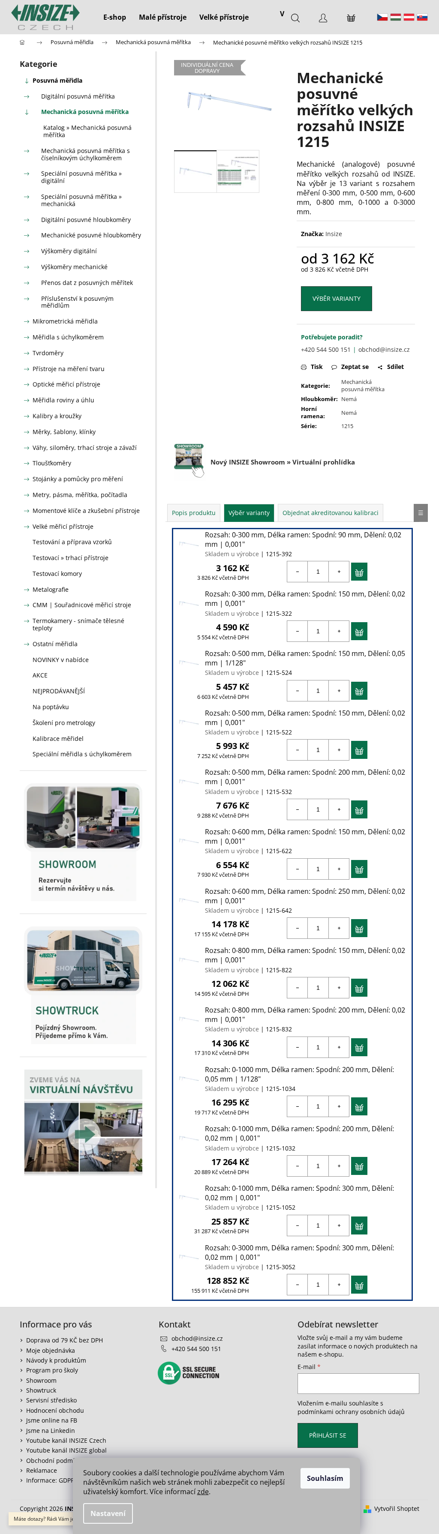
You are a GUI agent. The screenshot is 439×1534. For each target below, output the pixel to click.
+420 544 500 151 (326, 349)
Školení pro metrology (64, 723)
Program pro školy (52, 1370)
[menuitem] (114, 17)
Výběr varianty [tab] (249, 513)
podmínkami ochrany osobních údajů (351, 1412)
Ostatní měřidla (55, 644)
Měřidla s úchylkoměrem (68, 337)
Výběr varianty (337, 298)
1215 (347, 426)
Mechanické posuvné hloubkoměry (91, 235)
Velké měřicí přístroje (63, 526)
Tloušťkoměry (52, 463)
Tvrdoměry (48, 353)
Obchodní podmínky (55, 1460)
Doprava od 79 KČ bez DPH (64, 1340)
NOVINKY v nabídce (61, 660)
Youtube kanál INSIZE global (66, 1450)
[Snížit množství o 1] (297, 571)
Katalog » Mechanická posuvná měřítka (87, 131)
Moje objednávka (50, 1350)
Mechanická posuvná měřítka (85, 112)
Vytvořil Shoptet (396, 1508)
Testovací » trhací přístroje (70, 558)
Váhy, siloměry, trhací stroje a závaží (85, 447)
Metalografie (51, 589)
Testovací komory (57, 573)
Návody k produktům (56, 1360)
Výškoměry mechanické (74, 267)
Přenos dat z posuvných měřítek (87, 283)
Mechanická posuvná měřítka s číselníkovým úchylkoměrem (85, 154)
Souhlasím (325, 1478)
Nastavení (108, 1513)
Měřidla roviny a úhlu (63, 400)
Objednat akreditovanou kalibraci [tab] (331, 513)
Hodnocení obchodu (55, 1410)
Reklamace (41, 1470)
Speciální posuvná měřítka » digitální (81, 177)
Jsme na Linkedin (50, 1430)
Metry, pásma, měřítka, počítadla (80, 495)
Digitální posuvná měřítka (78, 96)
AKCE (40, 675)
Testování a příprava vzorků (72, 542)
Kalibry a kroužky (57, 416)
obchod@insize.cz (384, 349)
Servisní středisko (51, 1400)
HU (395, 17)
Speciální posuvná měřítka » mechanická (81, 200)
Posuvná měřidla (57, 80)
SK (422, 17)
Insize (333, 234)
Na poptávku (51, 707)
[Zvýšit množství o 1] (338, 571)
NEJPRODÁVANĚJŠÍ (59, 691)
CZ (382, 17)
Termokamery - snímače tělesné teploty (78, 624)
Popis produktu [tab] (194, 513)
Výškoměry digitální (69, 251)
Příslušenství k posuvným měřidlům (77, 302)
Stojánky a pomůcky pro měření (78, 479)
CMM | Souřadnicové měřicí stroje (82, 605)
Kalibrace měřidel (58, 738)
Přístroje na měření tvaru (69, 369)
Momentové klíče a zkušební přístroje (86, 510)
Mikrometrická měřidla (65, 321)
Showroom (41, 1380)
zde (203, 1491)
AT (409, 17)
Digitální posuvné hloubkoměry (86, 220)
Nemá (349, 399)
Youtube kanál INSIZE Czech (66, 1440)
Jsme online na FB (51, 1420)
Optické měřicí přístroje (66, 384)
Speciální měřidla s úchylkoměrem (82, 754)
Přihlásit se (327, 1435)
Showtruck (41, 1390)
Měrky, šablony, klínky (64, 432)
